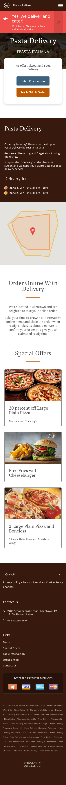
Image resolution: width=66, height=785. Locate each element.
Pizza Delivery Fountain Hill (15, 741)
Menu (6, 642)
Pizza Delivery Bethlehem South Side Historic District (38, 710)
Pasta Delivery (30, 750)
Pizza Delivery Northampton (43, 741)
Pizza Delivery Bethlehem (14, 714)
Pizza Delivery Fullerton (51, 737)
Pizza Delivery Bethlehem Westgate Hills (21, 705)
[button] (60, 5)
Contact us (9, 665)
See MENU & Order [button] (33, 92)
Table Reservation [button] (33, 81)
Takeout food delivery (48, 750)
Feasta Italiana (21, 5)
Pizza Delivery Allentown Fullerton (40, 728)
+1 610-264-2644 (17, 620)
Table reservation (14, 654)
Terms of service (33, 582)
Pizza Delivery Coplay (53, 746)
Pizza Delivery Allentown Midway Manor (45, 714)
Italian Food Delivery (13, 750)
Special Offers (11, 648)
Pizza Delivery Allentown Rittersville (20, 719)
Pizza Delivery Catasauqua (35, 732)
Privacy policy (11, 582)
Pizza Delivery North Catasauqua (24, 737)
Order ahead (11, 659)
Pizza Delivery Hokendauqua (29, 746)
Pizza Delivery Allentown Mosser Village (28, 723)
